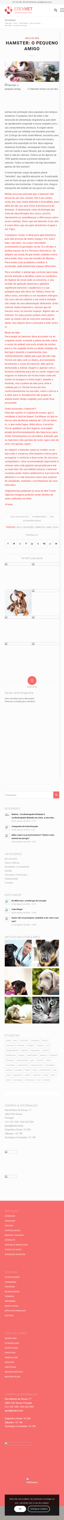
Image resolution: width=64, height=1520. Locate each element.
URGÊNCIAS (10, 1216)
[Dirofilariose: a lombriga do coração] (18, 954)
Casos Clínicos (12, 862)
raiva (54, 1070)
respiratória (17, 1075)
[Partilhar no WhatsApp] (20, 544)
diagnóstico (35, 1050)
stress (45, 1075)
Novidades (10, 20)
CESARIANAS (10, 1282)
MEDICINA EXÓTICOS (14, 1372)
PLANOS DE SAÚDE (13, 1249)
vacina (8, 1080)
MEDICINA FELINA (12, 1377)
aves (15, 1040)
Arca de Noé (32, 38)
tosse (53, 1075)
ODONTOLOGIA (11, 1348)
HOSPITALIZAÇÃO (12, 1230)
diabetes (24, 1050)
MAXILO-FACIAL (12, 1306)
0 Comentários (39, 516)
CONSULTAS (10, 1221)
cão (47, 1045)
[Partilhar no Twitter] (14, 544)
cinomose (10, 1045)
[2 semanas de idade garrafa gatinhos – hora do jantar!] (18, 602)
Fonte (9, 504)
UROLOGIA (9, 1362)
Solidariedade (11, 878)
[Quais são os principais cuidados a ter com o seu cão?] (18, 982)
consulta (20, 1045)
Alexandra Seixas (32, 520)
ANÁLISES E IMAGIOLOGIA (16, 1245)
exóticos (43, 1055)
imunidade (10, 1065)
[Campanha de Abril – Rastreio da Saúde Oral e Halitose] (45, 576)
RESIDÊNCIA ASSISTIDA (15, 1254)
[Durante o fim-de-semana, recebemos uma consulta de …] (18, 655)
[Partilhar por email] (56, 544)
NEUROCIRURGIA (12, 1291)
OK (20, 1509)
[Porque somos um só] (45, 602)
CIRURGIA (9, 1225)
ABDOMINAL (10, 1301)
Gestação (28, 527)
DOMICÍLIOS (10, 1240)
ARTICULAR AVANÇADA (15, 1311)
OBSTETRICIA (10, 1367)
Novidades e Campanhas (17, 866)
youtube (46, 1080)
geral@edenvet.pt (14, 1125)
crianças (40, 1045)
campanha (35, 1040)
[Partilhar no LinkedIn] (32, 544)
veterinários (29, 1080)
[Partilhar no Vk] (44, 544)
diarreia (46, 1050)
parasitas (18, 1070)
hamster (40, 527)
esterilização (32, 1055)
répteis (27, 1075)
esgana (21, 1055)
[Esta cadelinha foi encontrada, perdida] (45, 655)
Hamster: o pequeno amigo (32, 46)
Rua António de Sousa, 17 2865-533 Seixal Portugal (18, 1114)
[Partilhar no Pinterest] (26, 544)
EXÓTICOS (9, 1315)
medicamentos (37, 1065)
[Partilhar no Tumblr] (38, 544)
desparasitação (12, 1050)
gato (19, 527)
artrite (8, 1040)
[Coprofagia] (45, 954)
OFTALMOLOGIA (12, 1343)
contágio (30, 1045)
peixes (27, 1070)
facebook (53, 1055)
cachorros (24, 1040)
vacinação (18, 1080)
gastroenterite (22, 1060)
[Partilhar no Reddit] (50, 544)
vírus (39, 1080)
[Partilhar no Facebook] (8, 544)
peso (55, 527)
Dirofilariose (11, 1055)
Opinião (8, 870)
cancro (45, 1040)
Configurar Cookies (39, 1509)
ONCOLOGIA (10, 1352)
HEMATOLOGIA (11, 1357)
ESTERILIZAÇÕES (12, 1277)
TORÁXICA (9, 1296)
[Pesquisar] (54, 10)
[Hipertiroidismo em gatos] (18, 629)
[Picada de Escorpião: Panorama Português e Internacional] (45, 626)
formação (10, 1060)
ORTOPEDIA (10, 1287)
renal (8, 1075)
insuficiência (23, 1065)
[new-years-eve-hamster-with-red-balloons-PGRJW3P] (32, 71)
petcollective (45, 1070)
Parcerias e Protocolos (16, 874)
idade (49, 527)
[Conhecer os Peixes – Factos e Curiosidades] (18, 576)
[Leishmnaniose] (45, 982)
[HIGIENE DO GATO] (18, 1011)
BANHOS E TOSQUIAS (14, 1235)
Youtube (9, 882)
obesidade (50, 1065)
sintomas (36, 1075)
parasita (9, 1070)
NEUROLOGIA (11, 1338)
